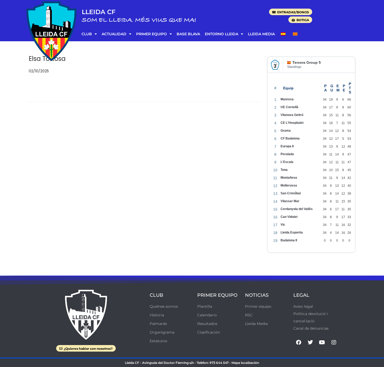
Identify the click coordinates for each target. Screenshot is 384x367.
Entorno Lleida (221, 34)
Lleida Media (261, 34)
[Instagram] (334, 342)
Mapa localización (245, 363)
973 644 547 (219, 363)
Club (87, 34)
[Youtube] (322, 342)
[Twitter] (310, 342)
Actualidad (114, 34)
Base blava (188, 34)
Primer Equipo (151, 34)
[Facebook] (298, 342)
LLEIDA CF (98, 12)
